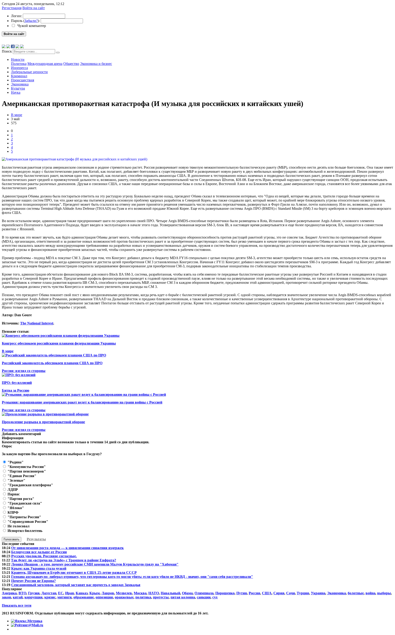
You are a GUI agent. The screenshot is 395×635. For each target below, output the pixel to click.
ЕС (60, 593)
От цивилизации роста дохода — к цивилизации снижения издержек (67, 548)
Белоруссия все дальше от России (39, 552)
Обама (187, 593)
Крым (94, 593)
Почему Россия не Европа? (33, 581)
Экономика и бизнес (96, 64)
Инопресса (19, 68)
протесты (161, 597)
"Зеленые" (16, 480)
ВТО (22, 593)
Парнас (13, 494)
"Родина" (15, 462)
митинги (64, 597)
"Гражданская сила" (24, 503)
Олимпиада (204, 593)
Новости (17, 59)
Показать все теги (16, 605)
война (370, 593)
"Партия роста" (20, 499)
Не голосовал (18, 526)
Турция (303, 593)
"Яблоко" (15, 508)
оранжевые (124, 597)
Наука (15, 92)
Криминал (19, 76)
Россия (254, 593)
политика (143, 597)
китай (18, 597)
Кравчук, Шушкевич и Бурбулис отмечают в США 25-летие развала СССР (74, 572)
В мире (16, 115)
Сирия (278, 593)
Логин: (16, 16)
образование (83, 597)
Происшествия (22, 80)
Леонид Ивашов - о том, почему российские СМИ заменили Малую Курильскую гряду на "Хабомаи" (95, 564)
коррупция (33, 597)
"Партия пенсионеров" (26, 471)
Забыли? (31, 21)
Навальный (170, 593)
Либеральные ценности (29, 72)
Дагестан (48, 593)
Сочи (290, 593)
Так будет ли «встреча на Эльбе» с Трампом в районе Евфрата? (63, 560)
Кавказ (82, 593)
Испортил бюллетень (24, 531)
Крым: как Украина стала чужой (38, 568)
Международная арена (44, 64)
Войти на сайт (33, 8)
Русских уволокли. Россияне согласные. (44, 556)
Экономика (20, 84)
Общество (71, 64)
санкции (204, 597)
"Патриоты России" (24, 517)
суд (214, 597)
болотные (356, 593)
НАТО (153, 593)
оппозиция (104, 597)
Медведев (124, 593)
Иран (69, 593)
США (267, 593)
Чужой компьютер (31, 26)
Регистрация (11, 8)
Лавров (107, 593)
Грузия (34, 593)
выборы (384, 593)
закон (6, 597)
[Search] (58, 52)
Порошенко (225, 593)
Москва (140, 593)
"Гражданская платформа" (30, 485)
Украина (318, 593)
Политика (19, 64)
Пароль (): (25, 21)
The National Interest (36, 323)
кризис (50, 597)
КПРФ (13, 512)
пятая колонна (183, 597)
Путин (241, 593)
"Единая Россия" (21, 476)
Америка (9, 593)
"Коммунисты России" (26, 467)
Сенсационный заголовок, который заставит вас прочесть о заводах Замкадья (75, 585)
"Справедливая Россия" (27, 521)
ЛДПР (12, 490)
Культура (18, 88)
